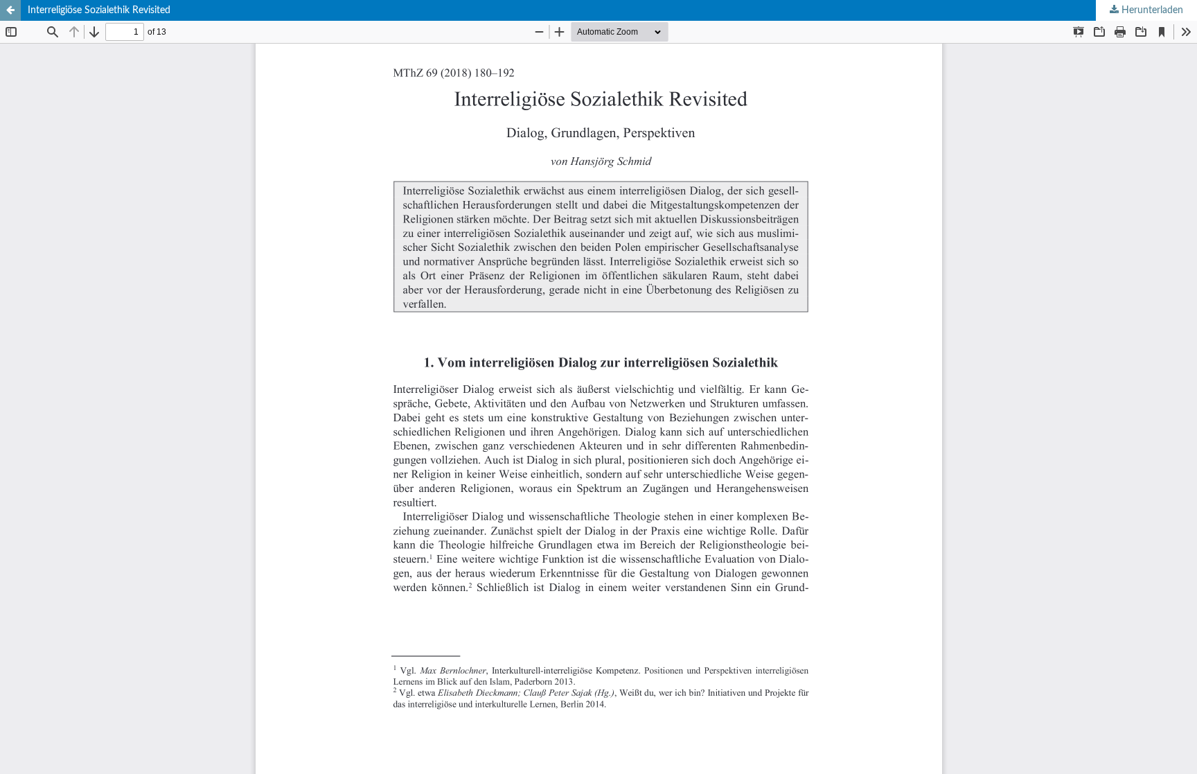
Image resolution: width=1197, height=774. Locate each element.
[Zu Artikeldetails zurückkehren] (10, 10)
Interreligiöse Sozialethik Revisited (99, 10)
